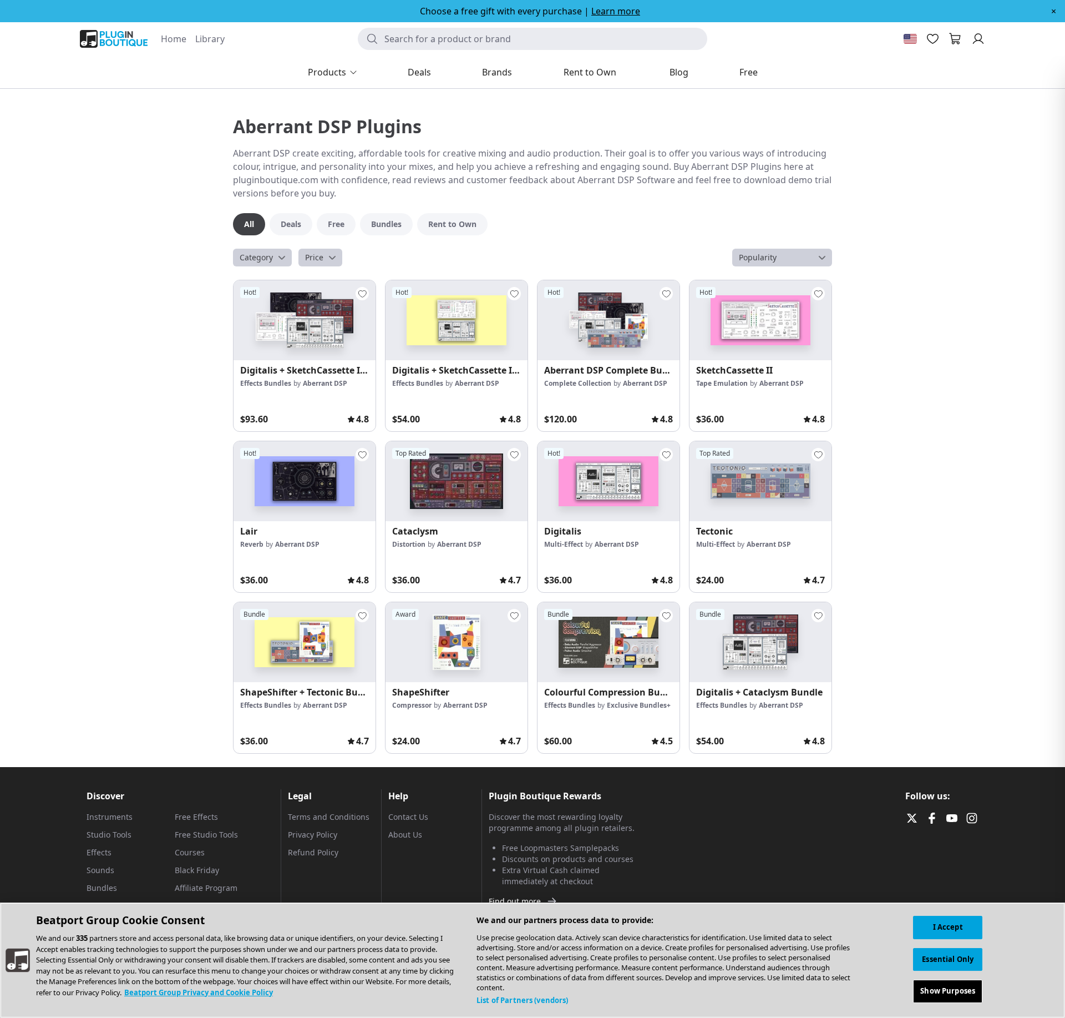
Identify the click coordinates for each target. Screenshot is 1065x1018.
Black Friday (197, 870)
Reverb (251, 544)
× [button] (1053, 11)
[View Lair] (305, 481)
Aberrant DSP (325, 383)
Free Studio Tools (206, 834)
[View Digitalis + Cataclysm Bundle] (760, 642)
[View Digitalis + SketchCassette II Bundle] (457, 320)
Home (173, 39)
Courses (190, 852)
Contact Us (408, 817)
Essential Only (947, 959)
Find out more (515, 901)
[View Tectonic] (760, 481)
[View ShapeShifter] (457, 642)
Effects (99, 852)
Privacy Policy (312, 834)
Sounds (100, 870)
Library (210, 39)
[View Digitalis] (608, 481)
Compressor (412, 705)
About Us (405, 834)
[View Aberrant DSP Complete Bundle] (608, 320)
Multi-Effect (563, 544)
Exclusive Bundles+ (639, 705)
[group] (304, 356)
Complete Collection (577, 383)
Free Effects (196, 817)
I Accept (948, 927)
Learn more (615, 11)
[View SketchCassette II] (760, 320)
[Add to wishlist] (362, 293)
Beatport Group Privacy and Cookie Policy (198, 992)
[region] (532, 960)
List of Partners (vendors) (522, 1000)
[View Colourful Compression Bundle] (608, 642)
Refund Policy (313, 852)
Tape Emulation (722, 383)
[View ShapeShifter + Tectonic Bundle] (305, 642)
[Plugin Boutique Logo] (114, 39)
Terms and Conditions (328, 817)
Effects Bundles (265, 383)
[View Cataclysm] (457, 481)
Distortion (408, 544)
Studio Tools (109, 834)
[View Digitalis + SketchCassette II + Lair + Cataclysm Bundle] (305, 320)
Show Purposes (947, 991)
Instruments (110, 817)
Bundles (102, 888)
